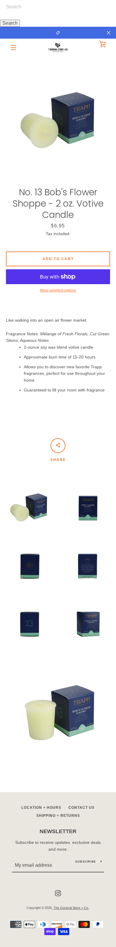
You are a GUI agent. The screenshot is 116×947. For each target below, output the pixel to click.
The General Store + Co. (71, 908)
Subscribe (85, 861)
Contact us (81, 808)
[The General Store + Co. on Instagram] (58, 893)
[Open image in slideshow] (58, 114)
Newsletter (58, 831)
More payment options (58, 290)
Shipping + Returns (58, 816)
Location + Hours (41, 808)
